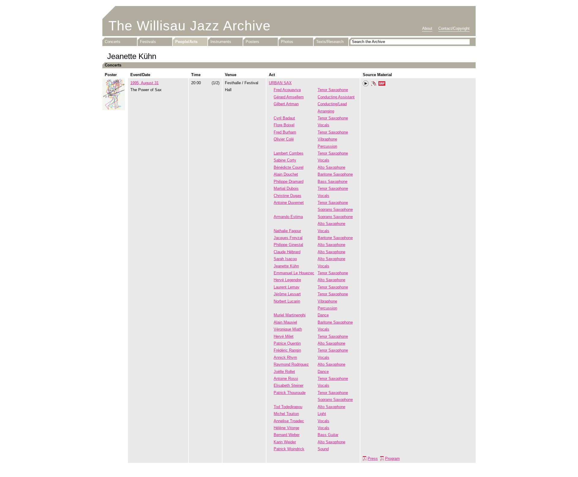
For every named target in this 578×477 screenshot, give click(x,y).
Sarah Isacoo (285, 259)
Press (373, 458)
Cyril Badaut (284, 118)
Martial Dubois (286, 188)
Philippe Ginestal (288, 244)
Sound (323, 449)
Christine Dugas (287, 195)
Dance (323, 315)
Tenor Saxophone (333, 90)
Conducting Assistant (336, 97)
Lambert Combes (288, 153)
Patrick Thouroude (290, 392)
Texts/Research (329, 41)
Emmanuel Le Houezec (294, 273)
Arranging (326, 111)
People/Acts (186, 41)
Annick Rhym (285, 357)
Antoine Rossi (286, 378)
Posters (252, 41)
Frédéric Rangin (287, 350)
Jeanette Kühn (286, 266)
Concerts (112, 41)
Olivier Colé (284, 139)
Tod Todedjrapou (288, 407)
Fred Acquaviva (287, 90)
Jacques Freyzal (288, 237)
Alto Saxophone (331, 167)
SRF (382, 84)
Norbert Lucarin (287, 301)
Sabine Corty (285, 160)
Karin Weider (285, 442)
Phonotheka (373, 84)
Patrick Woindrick (289, 449)
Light (322, 413)
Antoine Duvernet (289, 202)
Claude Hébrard (287, 252)
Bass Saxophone (332, 181)
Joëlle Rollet (284, 371)
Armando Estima (288, 216)
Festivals (148, 41)
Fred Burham (285, 132)
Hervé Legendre (287, 280)
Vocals (323, 125)
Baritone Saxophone (335, 174)
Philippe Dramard (288, 181)
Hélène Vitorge (286, 428)
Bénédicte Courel (288, 167)
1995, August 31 (144, 83)
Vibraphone (327, 139)
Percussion (327, 146)
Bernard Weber (287, 434)
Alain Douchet (286, 174)
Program (392, 458)
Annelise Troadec (289, 421)
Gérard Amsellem (289, 97)
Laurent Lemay (287, 287)
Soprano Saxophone (335, 209)
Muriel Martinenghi (290, 315)
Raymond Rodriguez (291, 364)
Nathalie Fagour (287, 231)
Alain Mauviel (285, 322)
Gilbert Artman (286, 104)
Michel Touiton (286, 413)
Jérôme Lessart (287, 294)
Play (366, 84)
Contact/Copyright (454, 28)
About (427, 28)
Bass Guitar (328, 434)
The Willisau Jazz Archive (189, 25)
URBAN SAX (280, 83)
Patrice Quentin (287, 343)
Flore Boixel (284, 125)
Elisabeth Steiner (288, 385)
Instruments (220, 41)
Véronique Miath (288, 329)
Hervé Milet (284, 336)
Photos (287, 41)
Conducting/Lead (332, 104)
